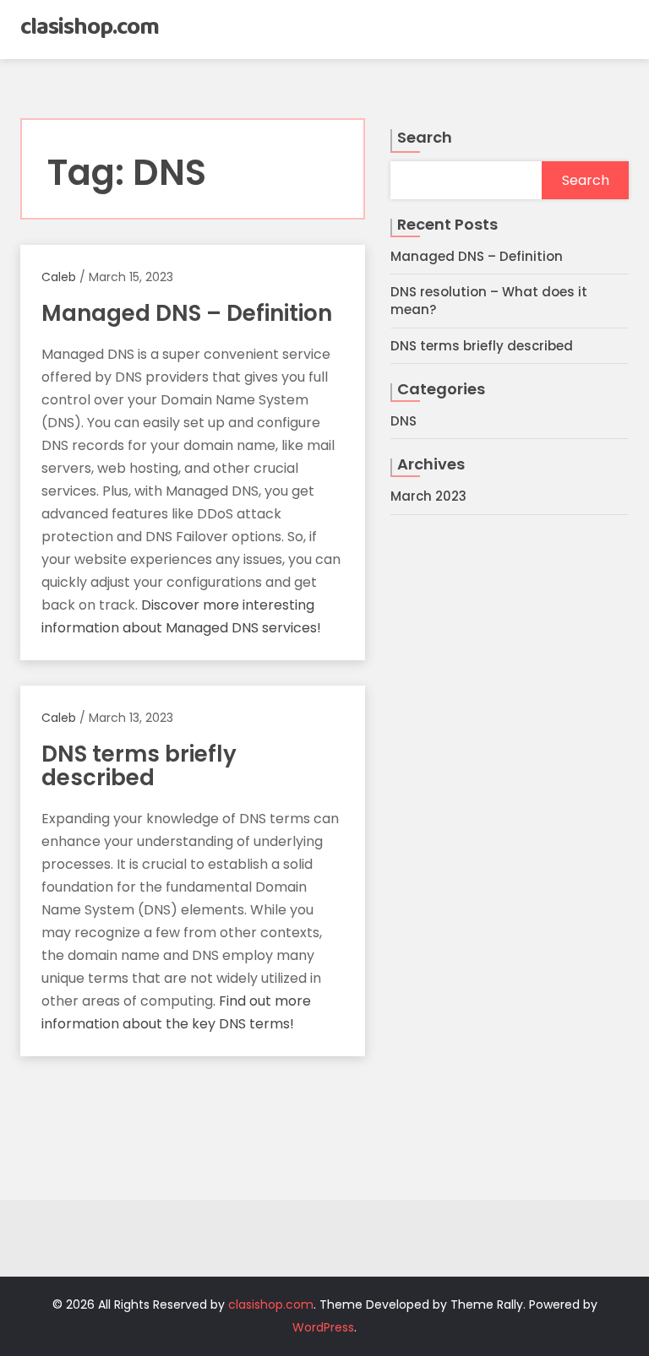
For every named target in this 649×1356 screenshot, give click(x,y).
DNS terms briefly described (481, 346)
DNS (403, 421)
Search (424, 137)
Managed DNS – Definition (476, 256)
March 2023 (428, 496)
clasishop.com (89, 27)
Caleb (58, 276)
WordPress (323, 1327)
